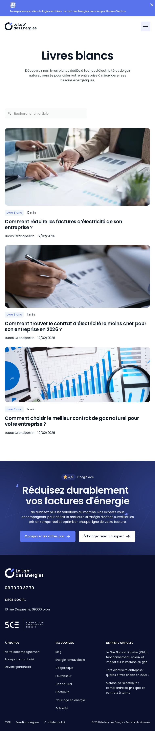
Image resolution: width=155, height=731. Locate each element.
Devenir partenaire (18, 667)
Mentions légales (28, 722)
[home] (21, 26)
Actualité (62, 708)
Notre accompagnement (23, 652)
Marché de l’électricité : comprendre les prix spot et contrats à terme (125, 688)
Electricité (62, 692)
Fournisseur (63, 676)
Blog (58, 652)
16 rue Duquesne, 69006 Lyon (27, 609)
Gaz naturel (64, 684)
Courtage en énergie (70, 700)
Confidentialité (54, 722)
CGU (8, 722)
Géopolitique (64, 668)
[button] (145, 26)
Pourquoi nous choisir (20, 659)
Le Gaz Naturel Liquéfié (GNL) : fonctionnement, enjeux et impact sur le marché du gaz (127, 657)
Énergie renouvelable (70, 660)
